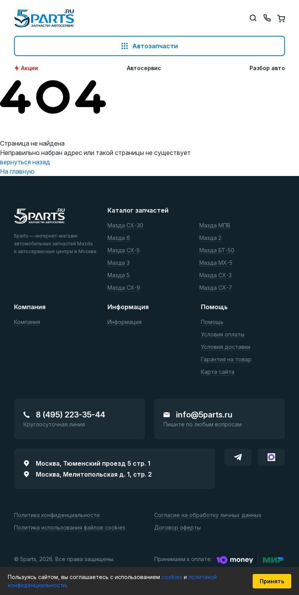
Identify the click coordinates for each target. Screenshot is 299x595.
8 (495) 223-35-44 (70, 415)
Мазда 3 (118, 263)
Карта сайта (217, 372)
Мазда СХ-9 (123, 288)
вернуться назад (25, 162)
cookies (173, 577)
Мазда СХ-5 (123, 250)
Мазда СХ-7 (215, 288)
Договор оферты (177, 528)
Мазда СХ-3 (215, 275)
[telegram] (238, 457)
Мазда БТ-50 (216, 250)
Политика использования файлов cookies (69, 528)
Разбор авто (267, 68)
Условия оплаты (222, 335)
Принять (272, 581)
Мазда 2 (210, 238)
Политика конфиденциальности (57, 515)
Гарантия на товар (226, 360)
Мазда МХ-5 (215, 263)
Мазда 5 (118, 275)
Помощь (212, 322)
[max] (271, 457)
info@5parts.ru (204, 415)
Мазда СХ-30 (125, 226)
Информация (124, 322)
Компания (27, 322)
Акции (29, 68)
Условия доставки (225, 347)
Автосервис (144, 68)
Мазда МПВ (214, 226)
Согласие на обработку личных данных (208, 515)
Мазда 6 (118, 238)
